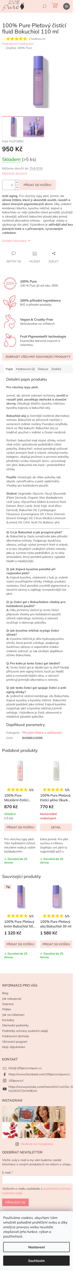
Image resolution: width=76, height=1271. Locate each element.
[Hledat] (44, 6)
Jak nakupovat (11, 999)
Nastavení (36, 1247)
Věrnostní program (14, 1042)
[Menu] (66, 6)
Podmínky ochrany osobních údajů (25, 1031)
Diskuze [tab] (43, 369)
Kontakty (8, 1020)
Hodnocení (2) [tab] (25, 369)
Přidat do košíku (37, 185)
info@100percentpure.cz (25, 1068)
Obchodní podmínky (15, 1025)
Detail (56, 827)
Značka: (19, 48)
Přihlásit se (15, 1202)
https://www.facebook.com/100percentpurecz (39, 1074)
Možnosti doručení (14, 173)
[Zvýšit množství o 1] (17, 182)
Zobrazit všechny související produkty (38, 357)
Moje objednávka (13, 1047)
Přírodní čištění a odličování (42, 733)
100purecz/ (15, 1080)
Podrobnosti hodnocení (17, 44)
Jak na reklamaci (13, 1015)
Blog (5, 993)
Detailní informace (14, 241)
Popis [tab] (9, 369)
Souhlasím (36, 1261)
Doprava (8, 1004)
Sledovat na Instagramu (37, 1144)
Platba (6, 1009)
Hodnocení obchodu (15, 1036)
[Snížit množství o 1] (17, 187)
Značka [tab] (56, 369)
